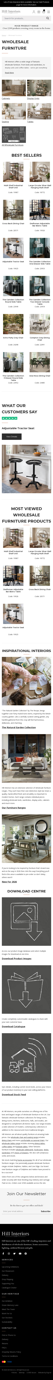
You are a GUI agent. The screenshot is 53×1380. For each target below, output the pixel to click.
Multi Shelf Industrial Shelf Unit (13, 186)
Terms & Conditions (10, 1356)
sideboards (29, 1150)
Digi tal (48, 1373)
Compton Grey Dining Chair (40, 339)
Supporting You (8, 1283)
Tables (30, 121)
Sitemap (22, 1373)
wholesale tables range (11, 1143)
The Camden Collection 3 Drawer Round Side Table (13, 378)
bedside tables (22, 1146)
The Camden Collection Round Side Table (13, 301)
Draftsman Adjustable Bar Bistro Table (40, 224)
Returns (5, 1343)
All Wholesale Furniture (12, 145)
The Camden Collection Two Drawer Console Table (40, 302)
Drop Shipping (7, 1279)
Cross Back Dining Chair (13, 223)
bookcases (38, 1150)
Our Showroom (8, 1271)
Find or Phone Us (9, 1335)
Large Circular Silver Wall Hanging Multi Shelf (39, 186)
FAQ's (4, 1347)
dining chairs (7, 1140)
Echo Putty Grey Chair (13, 338)
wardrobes (6, 1153)
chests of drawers (21, 1153)
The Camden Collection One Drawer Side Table (40, 263)
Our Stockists (7, 1317)
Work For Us (7, 1313)
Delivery (5, 1275)
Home (4, 35)
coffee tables (7, 1146)
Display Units (33, 98)
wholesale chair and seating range (24, 1137)
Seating (5, 121)
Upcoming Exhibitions (10, 1267)
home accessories (25, 1160)
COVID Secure (31, 1373)
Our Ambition (7, 1301)
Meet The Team (8, 1309)
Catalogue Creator (9, 1287)
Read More (9, 72)
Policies (14, 1373)
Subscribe (45, 1211)
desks (46, 1150)
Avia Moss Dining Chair (39, 376)
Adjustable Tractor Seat (13, 262)
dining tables (40, 1143)
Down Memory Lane (10, 1305)
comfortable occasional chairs (32, 1140)
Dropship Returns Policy (11, 1352)
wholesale (20, 1150)
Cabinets (6, 98)
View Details (11, 437)
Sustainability (7, 1322)
